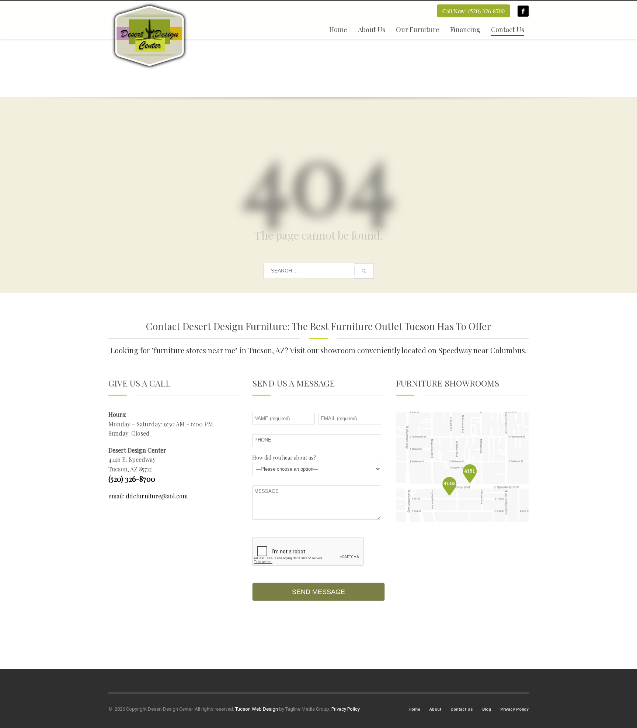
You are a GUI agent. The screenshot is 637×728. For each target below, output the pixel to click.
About (435, 709)
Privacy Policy (514, 709)
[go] (364, 271)
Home (414, 709)
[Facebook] (523, 11)
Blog (486, 709)
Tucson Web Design (256, 709)
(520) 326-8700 (131, 479)
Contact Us (461, 709)
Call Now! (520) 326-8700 (473, 11)
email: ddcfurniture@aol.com (148, 496)
